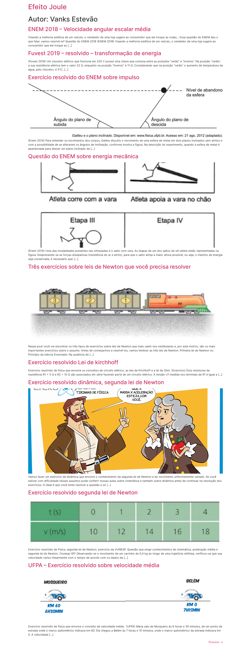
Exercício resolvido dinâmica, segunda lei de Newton (96, 382)
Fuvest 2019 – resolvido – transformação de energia (94, 53)
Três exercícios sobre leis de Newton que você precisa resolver (109, 266)
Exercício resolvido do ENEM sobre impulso (83, 77)
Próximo (216, 642)
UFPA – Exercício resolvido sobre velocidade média (93, 565)
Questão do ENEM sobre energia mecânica (83, 156)
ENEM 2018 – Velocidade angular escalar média (89, 29)
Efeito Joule (47, 7)
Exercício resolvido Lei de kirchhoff (73, 362)
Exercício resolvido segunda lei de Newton (83, 492)
